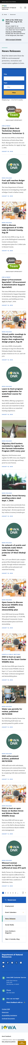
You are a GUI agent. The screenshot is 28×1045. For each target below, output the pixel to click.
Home (5, 14)
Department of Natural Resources (9, 8)
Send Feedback (6, 1036)
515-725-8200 (10, 992)
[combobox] (14, 87)
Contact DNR (6, 1009)
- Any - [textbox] (8, 87)
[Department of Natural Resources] (6, 6)
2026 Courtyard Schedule (13, 39)
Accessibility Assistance (9, 1015)
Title (5, 74)
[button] (22, 1043)
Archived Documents (8, 1018)
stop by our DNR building (13, 31)
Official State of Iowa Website (9, 1)
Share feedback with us (14, 1002)
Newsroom (13, 14)
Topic (5, 83)
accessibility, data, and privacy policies (13, 1040)
